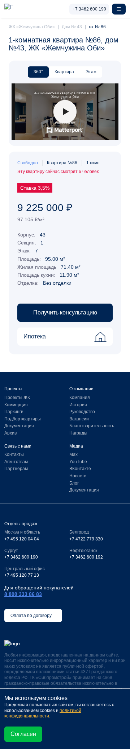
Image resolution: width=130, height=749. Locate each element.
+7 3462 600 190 (89, 9)
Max (73, 454)
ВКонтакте (80, 468)
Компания (79, 397)
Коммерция (16, 404)
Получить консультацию (65, 312)
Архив (10, 433)
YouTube (78, 461)
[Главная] (8, 9)
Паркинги (13, 411)
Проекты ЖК (17, 397)
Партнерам (16, 468)
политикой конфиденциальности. (42, 713)
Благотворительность (91, 425)
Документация (19, 425)
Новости (78, 475)
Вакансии (79, 418)
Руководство (82, 411)
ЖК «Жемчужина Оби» (32, 26)
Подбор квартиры (22, 418)
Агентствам (16, 461)
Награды (78, 433)
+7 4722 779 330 (86, 539)
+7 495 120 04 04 (21, 539)
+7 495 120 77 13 (21, 575)
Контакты (14, 454)
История (78, 404)
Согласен (23, 734)
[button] (119, 9)
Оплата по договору (31, 615)
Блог (74, 483)
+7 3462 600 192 (86, 557)
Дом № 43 (72, 26)
